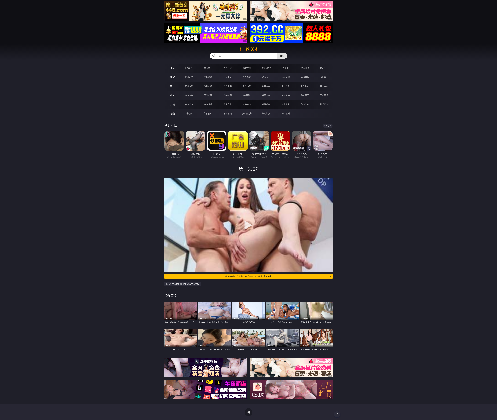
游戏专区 (247, 68)
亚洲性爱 (189, 86)
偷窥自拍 (189, 95)
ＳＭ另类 (324, 77)
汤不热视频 (247, 113)
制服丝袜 (266, 86)
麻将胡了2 (266, 68)
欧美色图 (227, 95)
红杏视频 (266, 113)
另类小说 (285, 104)
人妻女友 (227, 104)
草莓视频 (227, 113)
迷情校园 (266, 104)
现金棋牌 (305, 68)
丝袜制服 (285, 77)
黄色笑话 (305, 104)
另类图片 (324, 95)
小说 (172, 104)
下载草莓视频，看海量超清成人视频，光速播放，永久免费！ (248, 276)
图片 (172, 95)
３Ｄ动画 (247, 77)
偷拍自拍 (208, 86)
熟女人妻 (266, 77)
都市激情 (189, 104)
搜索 (282, 55)
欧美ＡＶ (227, 77)
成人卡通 (227, 86)
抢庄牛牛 (324, 68)
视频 (172, 77)
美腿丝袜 (266, 95)
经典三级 (285, 86)
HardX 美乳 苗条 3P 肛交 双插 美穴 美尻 (182, 284)
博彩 (172, 68)
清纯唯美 (285, 95)
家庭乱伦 (208, 104)
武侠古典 (247, 104)
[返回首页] (337, 414)
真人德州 (208, 68)
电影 (172, 86)
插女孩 (189, 113)
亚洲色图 (208, 95)
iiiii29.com (248, 49)
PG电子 (188, 68)
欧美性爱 (247, 86)
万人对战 (227, 68)
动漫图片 (247, 95)
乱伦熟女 (305, 86)
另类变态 (324, 86)
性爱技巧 (324, 104)
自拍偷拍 (208, 77)
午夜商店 (208, 113)
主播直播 (305, 77)
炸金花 (285, 68)
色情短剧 (285, 113)
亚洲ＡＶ (189, 77)
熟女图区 (305, 95)
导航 (172, 113)
